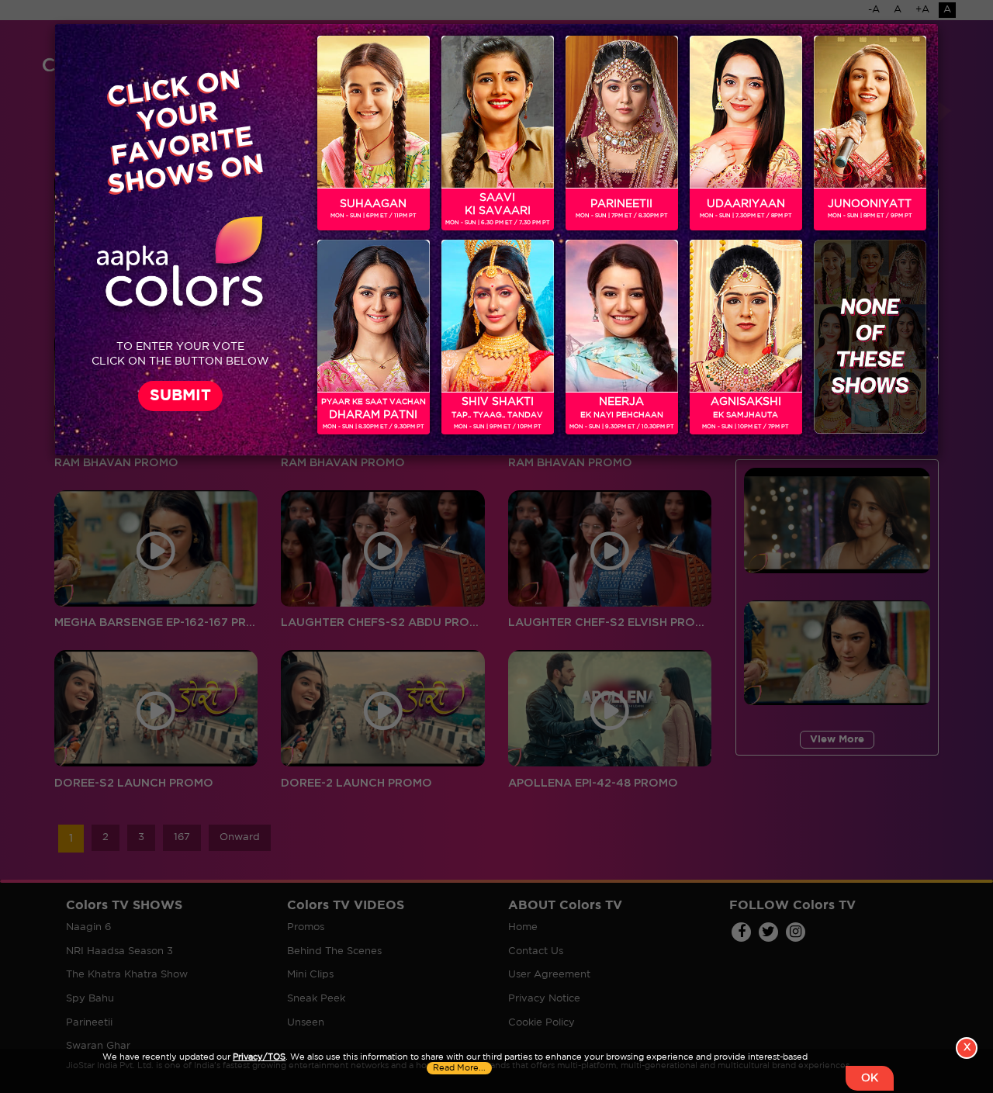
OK (869, 1078)
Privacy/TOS (259, 1057)
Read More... (459, 1068)
